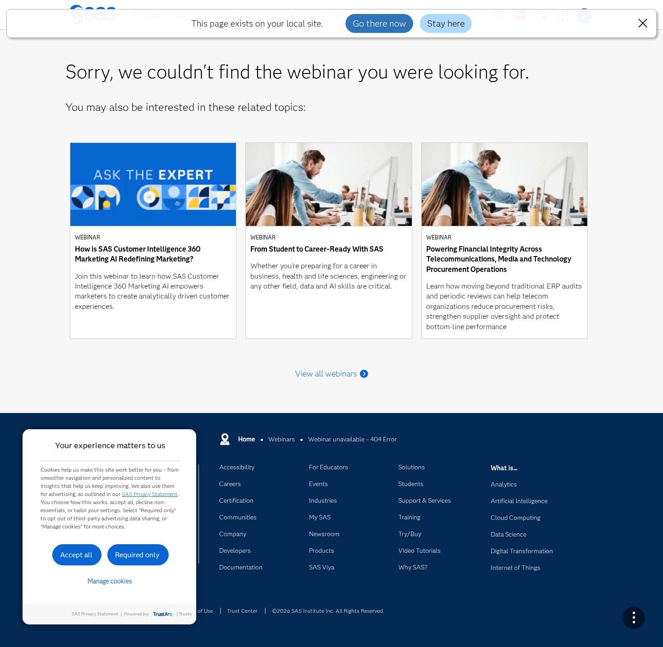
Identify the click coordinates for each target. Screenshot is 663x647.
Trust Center (242, 610)
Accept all (76, 555)
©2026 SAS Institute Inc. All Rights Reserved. (328, 610)
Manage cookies (109, 581)
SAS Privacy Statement (150, 494)
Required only (137, 555)
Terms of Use (197, 610)
